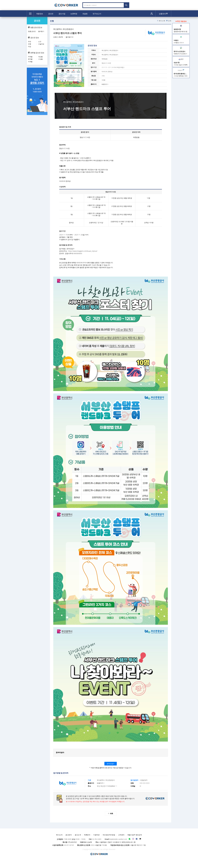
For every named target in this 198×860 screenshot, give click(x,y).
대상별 (40, 57)
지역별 (30, 62)
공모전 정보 (34, 37)
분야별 (30, 59)
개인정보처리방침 (109, 835)
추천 (29, 42)
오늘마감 (41, 44)
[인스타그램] (133, 839)
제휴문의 (87, 835)
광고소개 (78, 835)
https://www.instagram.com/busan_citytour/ (82, 251)
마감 (29, 46)
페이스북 (162, 21)
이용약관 (96, 835)
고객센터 (121, 835)
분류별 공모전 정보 (37, 52)
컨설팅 (85, 13)
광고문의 (68, 835)
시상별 (40, 59)
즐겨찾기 (41, 31)
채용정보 (39, 13)
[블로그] (130, 839)
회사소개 (59, 835)
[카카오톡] (140, 839)
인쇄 (169, 21)
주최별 (30, 57)
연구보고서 (97, 13)
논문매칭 (73, 13)
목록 (111, 813)
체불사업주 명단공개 (134, 835)
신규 (39, 42)
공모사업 (62, 13)
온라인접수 (110, 763)
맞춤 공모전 (32, 31)
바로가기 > (105, 84)
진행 (29, 44)
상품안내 (162, 13)
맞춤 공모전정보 (36, 27)
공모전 (50, 13)
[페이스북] (137, 839)
